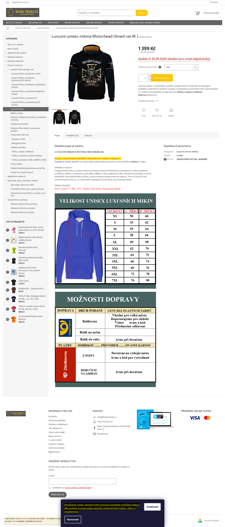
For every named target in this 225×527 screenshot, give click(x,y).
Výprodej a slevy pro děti (22, 184)
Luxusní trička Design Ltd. (22, 69)
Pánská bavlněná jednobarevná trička (28, 168)
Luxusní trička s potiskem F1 (24, 98)
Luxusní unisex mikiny (187, 151)
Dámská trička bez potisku (23, 208)
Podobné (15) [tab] (72, 135)
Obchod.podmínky (57, 420)
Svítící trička (16, 164)
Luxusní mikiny (17, 109)
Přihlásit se (57, 494)
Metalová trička (18, 147)
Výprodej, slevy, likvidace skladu (23, 180)
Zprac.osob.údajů (57, 432)
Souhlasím (152, 507)
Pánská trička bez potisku (22, 212)
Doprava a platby (56, 444)
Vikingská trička (18, 143)
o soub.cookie (55, 440)
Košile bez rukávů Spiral (22, 172)
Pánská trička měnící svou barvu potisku (25, 129)
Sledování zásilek (57, 448)
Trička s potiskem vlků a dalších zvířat (28, 159)
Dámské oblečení (16, 61)
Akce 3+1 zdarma (15, 44)
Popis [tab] (57, 135)
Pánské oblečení (15, 65)
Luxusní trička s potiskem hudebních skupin (28, 93)
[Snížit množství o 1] (149, 79)
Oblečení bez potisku (17, 199)
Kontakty (53, 416)
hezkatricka (102, 433)
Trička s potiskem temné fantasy (26, 155)
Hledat (142, 12)
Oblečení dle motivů (17, 53)
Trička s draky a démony (22, 151)
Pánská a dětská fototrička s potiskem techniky (28, 118)
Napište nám (54, 452)
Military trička (17, 113)
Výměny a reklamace (58, 424)
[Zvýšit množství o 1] (149, 76)
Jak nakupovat (55, 428)
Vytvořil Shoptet (211, 520)
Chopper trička (18, 139)
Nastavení (73, 519)
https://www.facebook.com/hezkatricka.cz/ (114, 428)
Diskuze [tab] (88, 135)
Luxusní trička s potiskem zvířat (25, 73)
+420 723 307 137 (105, 421)
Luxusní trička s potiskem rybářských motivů (28, 86)
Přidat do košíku (162, 77)
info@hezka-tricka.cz (107, 417)
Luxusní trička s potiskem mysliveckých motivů (23, 79)
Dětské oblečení (15, 57)
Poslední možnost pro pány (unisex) (27, 189)
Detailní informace (146, 101)
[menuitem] (14, 22)
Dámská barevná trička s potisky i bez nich (28, 194)
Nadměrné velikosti (17, 176)
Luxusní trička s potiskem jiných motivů (25, 103)
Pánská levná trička (19, 124)
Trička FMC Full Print (20, 135)
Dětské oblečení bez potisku (24, 204)
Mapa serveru (55, 436)
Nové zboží (13, 48)
